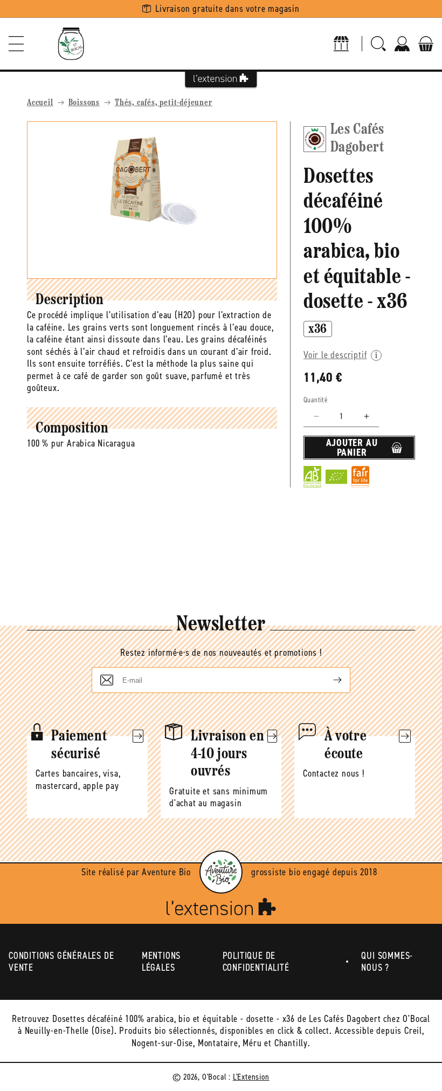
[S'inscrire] (329, 680)
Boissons (84, 103)
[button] (16, 44)
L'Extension (251, 1076)
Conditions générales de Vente (61, 962)
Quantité (315, 400)
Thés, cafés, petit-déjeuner (163, 103)
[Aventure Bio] (221, 872)
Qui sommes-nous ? (387, 962)
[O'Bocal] (71, 43)
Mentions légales (161, 962)
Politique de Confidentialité (256, 962)
